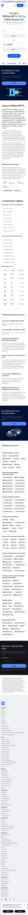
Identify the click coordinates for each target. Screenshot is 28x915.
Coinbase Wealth (5, 798)
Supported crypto (5, 785)
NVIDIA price (4, 889)
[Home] (2, 5)
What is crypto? (5, 758)
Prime (2, 819)
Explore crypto (5, 739)
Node (2, 860)
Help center (4, 771)
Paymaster (4, 851)
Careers (3, 711)
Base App (3, 794)
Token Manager (5, 815)
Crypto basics (4, 747)
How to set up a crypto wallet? (9, 762)
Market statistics (5, 743)
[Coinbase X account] (1, 899)
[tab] (3, 63)
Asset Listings (5, 809)
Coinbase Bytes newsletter (8, 745)
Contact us (4, 773)
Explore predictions (6, 804)
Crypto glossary (5, 751)
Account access (5, 783)
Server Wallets (5, 839)
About (2, 709)
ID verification (5, 777)
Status (3, 787)
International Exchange (7, 826)
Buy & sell (4, 792)
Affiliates (3, 713)
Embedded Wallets (6, 841)
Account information (6, 779)
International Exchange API (8, 870)
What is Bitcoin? (5, 756)
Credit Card (4, 800)
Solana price (4, 883)
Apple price (4, 891)
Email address (5, 657)
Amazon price (4, 896)
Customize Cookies (17, 907)
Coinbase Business (6, 811)
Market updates (5, 753)
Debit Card (4, 802)
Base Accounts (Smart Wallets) (9, 843)
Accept (20, 911)
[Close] (24, 904)
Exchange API (4, 868)
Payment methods (6, 781)
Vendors (3, 724)
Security (3, 720)
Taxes (2, 766)
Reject (8, 911)
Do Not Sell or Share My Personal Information (13, 732)
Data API (3, 855)
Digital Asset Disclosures (8, 734)
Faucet (3, 866)
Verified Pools (5, 830)
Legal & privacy (5, 726)
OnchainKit (4, 853)
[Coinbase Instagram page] (9, 899)
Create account (5, 775)
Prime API (3, 872)
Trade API (3, 849)
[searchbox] (14, 49)
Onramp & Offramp (6, 845)
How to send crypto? (6, 764)
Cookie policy (4, 728)
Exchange (3, 824)
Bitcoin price (4, 879)
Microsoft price (5, 894)
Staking (3, 822)
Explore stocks (5, 741)
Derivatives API (5, 874)
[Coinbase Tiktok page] (14, 899)
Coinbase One (4, 796)
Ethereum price (5, 881)
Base (2, 836)
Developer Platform (6, 834)
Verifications (4, 857)
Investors (3, 722)
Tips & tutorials (5, 749)
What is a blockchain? (7, 760)
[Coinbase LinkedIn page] (5, 899)
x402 (2, 847)
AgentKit (3, 862)
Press (2, 718)
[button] (25, 5)
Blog (2, 716)
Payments (4, 813)
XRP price (3, 885)
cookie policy (9, 904)
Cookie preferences (6, 730)
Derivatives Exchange (7, 828)
